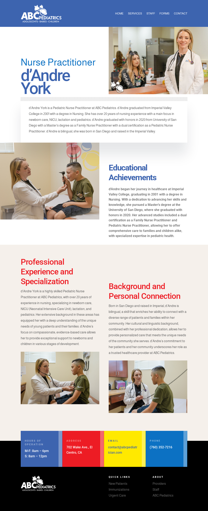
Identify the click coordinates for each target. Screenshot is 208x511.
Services (135, 13)
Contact (180, 13)
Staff (150, 13)
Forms (164, 13)
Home (119, 13)
